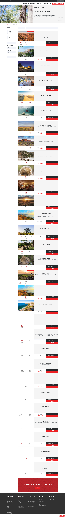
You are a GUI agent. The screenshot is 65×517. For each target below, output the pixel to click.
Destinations (9, 40)
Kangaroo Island (53, 126)
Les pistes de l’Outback (46, 333)
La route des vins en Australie (45, 228)
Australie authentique (46, 35)
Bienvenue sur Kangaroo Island (45, 155)
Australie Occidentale (46, 259)
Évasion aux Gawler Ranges (45, 451)
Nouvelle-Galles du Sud (53, 36)
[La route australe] (26, 462)
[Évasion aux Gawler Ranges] (26, 447)
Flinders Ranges (47, 126)
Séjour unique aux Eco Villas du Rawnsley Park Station (45, 377)
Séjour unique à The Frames (45, 65)
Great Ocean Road (47, 467)
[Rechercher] (27, 28)
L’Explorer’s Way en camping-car (45, 363)
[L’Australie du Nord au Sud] (26, 344)
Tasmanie (8, 506)
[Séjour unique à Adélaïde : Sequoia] (26, 46)
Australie (11, 24)
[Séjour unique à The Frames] (26, 61)
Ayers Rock (44, 274)
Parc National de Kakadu (52, 260)
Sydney (44, 37)
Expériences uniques (20, 500)
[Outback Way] (26, 195)
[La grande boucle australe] (26, 418)
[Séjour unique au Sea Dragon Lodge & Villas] (26, 76)
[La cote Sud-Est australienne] (26, 210)
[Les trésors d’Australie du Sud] (26, 121)
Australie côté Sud (45, 406)
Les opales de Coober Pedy (45, 185)
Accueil (8, 24)
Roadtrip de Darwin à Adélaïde (45, 318)
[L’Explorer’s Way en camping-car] (26, 359)
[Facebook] (50, 499)
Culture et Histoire (20, 506)
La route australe (45, 466)
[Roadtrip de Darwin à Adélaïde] (26, 314)
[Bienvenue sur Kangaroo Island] (26, 151)
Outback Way (45, 199)
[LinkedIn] (11, 0)
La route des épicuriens (46, 244)
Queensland (41, 262)
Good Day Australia (45, 273)
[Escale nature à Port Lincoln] (26, 91)
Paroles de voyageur (31, 500)
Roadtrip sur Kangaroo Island (45, 170)
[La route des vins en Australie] (26, 225)
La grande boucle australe (45, 421)
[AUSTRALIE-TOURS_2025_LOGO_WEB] (6, 3)
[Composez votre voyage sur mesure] (38, 485)
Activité (8, 55)
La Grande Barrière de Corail (44, 275)
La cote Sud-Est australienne (46, 213)
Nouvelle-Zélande (9, 513)
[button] (4, 1)
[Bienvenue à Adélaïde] (26, 285)
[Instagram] (10, 0)
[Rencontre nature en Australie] (26, 255)
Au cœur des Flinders (45, 436)
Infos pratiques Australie (31, 502)
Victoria (47, 37)
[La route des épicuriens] (26, 240)
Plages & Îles (19, 502)
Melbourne (48, 201)
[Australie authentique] (26, 31)
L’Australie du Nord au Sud (45, 348)
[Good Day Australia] (26, 270)
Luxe (18, 505)
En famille (19, 501)
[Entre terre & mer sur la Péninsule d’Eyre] (26, 106)
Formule (8, 27)
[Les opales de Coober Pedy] (26, 181)
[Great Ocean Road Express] (26, 388)
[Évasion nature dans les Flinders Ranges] (26, 136)
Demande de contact (31, 506)
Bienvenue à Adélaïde (45, 289)
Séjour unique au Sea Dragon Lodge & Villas (45, 80)
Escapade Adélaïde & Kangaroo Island (45, 304)
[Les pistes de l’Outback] (26, 329)
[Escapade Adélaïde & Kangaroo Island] (26, 300)
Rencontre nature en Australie (45, 258)
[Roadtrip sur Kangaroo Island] (26, 166)
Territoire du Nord (46, 262)
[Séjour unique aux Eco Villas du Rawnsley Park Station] (26, 373)
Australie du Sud (40, 36)
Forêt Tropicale (54, 274)
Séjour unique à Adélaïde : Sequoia (46, 50)
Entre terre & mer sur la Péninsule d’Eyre (45, 110)
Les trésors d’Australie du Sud (45, 125)
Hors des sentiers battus (21, 507)
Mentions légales (30, 505)
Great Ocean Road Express (45, 392)
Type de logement (10, 45)
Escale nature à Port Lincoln (46, 95)
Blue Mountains (46, 36)
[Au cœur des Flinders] (26, 432)
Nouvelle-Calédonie (9, 512)
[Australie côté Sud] (26, 403)
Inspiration (9, 50)
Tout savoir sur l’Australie (31, 501)
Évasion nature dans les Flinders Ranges (46, 140)
